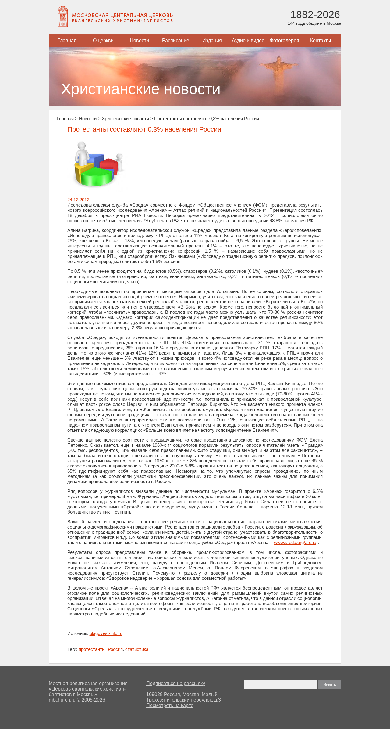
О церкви (103, 40)
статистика (136, 649)
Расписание (175, 40)
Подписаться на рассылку (175, 683)
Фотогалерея (284, 40)
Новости (139, 40)
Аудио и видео (248, 40)
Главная (67, 40)
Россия (115, 649)
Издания (212, 40)
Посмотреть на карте (169, 705)
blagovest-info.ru (106, 633)
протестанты (92, 649)
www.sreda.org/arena (295, 542)
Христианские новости (125, 118)
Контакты (320, 40)
